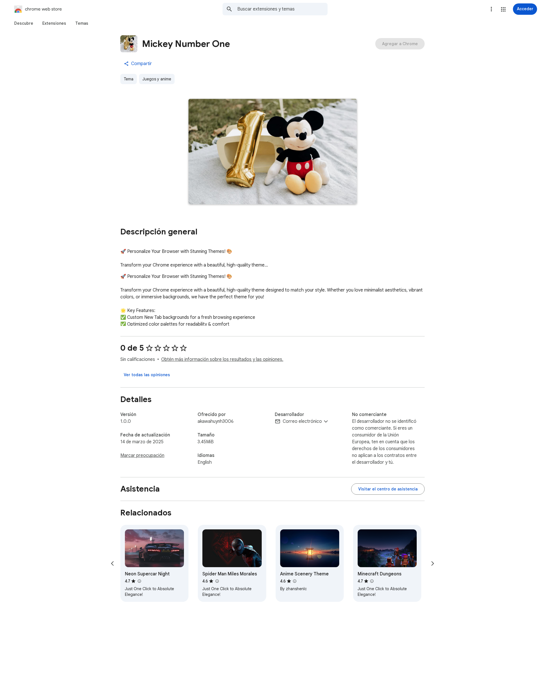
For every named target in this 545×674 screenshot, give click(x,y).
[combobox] (282, 9)
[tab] (24, 23)
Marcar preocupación (142, 455)
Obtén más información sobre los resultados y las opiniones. (222, 359)
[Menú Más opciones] (491, 9)
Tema (128, 79)
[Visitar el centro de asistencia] (388, 489)
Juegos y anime (156, 79)
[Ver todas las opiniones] (146, 375)
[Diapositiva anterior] (112, 563)
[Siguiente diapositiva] (432, 563)
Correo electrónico (302, 421)
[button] (503, 9)
